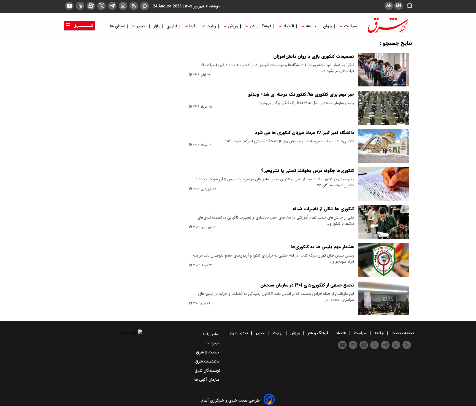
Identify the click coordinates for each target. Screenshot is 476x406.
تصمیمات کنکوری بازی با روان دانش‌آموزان (313, 56)
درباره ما (213, 343)
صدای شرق (239, 333)
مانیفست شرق (207, 361)
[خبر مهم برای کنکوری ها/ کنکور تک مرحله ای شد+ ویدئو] (383, 107)
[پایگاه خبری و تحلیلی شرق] (387, 32)
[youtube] (69, 6)
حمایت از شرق (208, 352)
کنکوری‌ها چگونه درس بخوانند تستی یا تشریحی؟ (307, 170)
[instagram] (123, 6)
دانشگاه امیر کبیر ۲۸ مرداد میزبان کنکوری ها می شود (304, 132)
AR (388, 5)
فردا (191, 26)
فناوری (171, 26)
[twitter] (101, 6)
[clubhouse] (80, 6)
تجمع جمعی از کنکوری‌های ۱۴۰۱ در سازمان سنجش (307, 285)
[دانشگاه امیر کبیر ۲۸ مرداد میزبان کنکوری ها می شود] (383, 146)
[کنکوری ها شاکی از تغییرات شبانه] (383, 222)
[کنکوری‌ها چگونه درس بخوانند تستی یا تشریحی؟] (383, 184)
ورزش (233, 26)
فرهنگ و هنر (260, 26)
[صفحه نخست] (408, 6)
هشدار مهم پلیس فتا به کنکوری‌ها (322, 246)
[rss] (133, 6)
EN (398, 5)
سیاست (350, 26)
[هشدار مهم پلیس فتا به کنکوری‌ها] (383, 260)
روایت (211, 26)
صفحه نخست (402, 333)
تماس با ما (211, 334)
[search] (144, 6)
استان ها (118, 26)
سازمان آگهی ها (207, 380)
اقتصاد (288, 26)
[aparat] (90, 6)
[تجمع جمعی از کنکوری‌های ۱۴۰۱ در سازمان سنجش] (383, 298)
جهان (327, 26)
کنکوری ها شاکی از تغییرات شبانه (323, 208)
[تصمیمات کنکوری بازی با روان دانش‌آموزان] (383, 69)
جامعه (311, 26)
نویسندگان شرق (207, 370)
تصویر (142, 26)
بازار (156, 26)
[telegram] (112, 6)
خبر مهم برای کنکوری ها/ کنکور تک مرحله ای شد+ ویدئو (301, 94)
